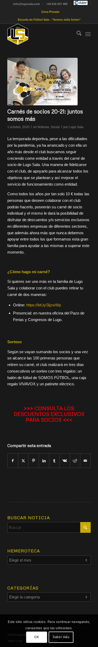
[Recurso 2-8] (40, 34)
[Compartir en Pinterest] (33, 461)
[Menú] (88, 34)
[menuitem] (26, 4)
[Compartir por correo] (85, 461)
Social (55, 127)
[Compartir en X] (23, 461)
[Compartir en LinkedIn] (44, 461)
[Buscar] (76, 34)
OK (36, 637)
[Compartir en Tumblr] (54, 461)
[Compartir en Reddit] (75, 461)
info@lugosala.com (26, 3)
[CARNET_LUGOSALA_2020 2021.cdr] (42, 81)
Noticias (43, 127)
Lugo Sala (76, 127)
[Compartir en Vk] (65, 461)
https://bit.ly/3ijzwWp (43, 305)
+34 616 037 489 (56, 3)
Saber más (61, 637)
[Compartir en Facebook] (13, 461)
